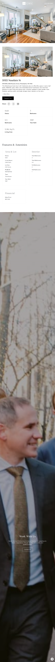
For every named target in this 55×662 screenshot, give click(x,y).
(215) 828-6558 (48, 3)
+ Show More (6, 94)
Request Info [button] (8, 98)
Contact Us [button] (27, 549)
